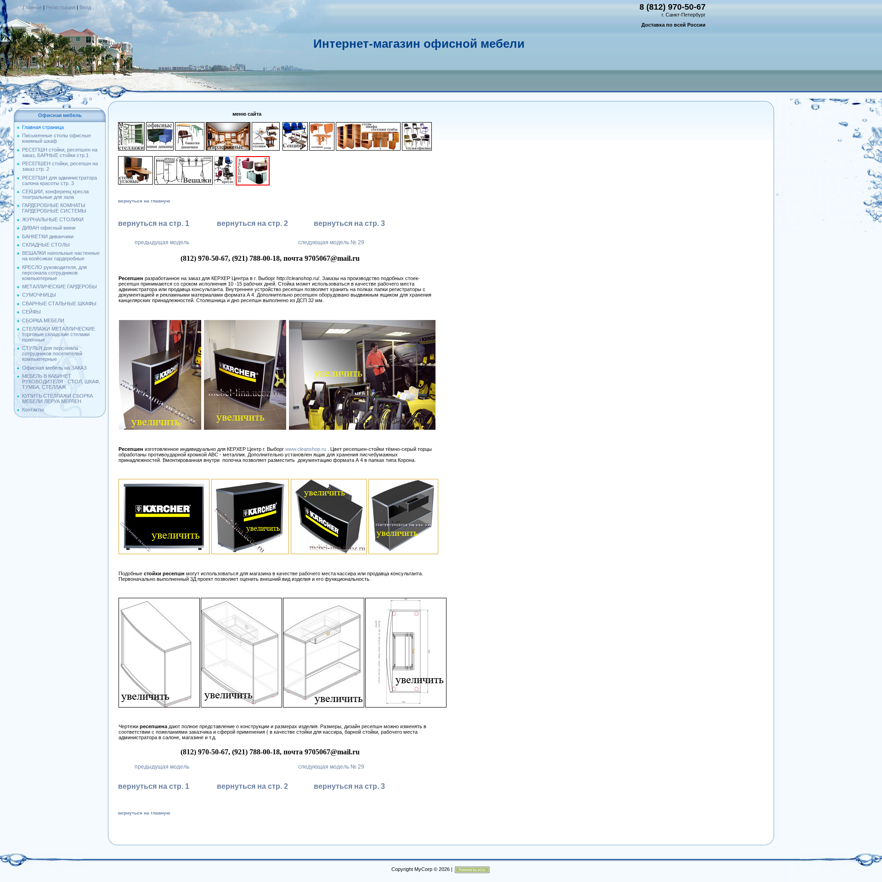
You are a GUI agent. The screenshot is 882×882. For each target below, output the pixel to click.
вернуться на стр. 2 (252, 223)
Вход (85, 7)
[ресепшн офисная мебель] (160, 322)
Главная (32, 7)
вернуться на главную (144, 200)
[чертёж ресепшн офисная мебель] (159, 600)
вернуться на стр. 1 (153, 223)
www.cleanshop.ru (305, 449)
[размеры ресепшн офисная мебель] (406, 600)
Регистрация (60, 7)
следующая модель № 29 (331, 242)
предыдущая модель (162, 242)
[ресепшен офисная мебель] (250, 481)
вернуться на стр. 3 (349, 223)
